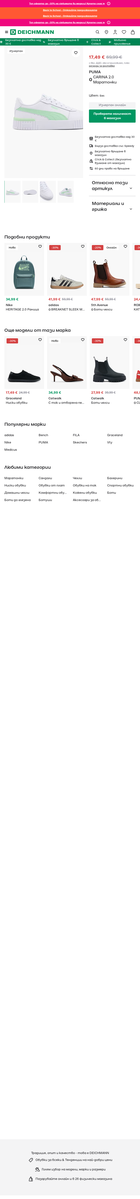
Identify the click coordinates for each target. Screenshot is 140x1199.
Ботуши (45, 500)
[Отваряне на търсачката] (98, 32)
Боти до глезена (17, 500)
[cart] (133, 32)
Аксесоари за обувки (89, 500)
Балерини (114, 478)
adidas (9, 435)
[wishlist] (124, 32)
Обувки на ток (84, 485)
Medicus (10, 449)
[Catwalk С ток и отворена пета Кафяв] (67, 371)
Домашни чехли (16, 492)
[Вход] (115, 32)
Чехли (77, 478)
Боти (111, 492)
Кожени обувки (85, 492)
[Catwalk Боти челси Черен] (109, 371)
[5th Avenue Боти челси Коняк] (109, 278)
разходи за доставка (102, 66)
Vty (109, 442)
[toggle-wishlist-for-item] (75, 52)
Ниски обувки (15, 485)
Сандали (45, 478)
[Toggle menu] (6, 32)
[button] (43, 112)
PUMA (95, 72)
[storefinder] (106, 32)
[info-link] (108, 3)
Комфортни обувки (54, 492)
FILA (76, 435)
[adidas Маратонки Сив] (67, 278)
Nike (7, 442)
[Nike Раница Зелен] (24, 278)
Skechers (80, 442)
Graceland (114, 435)
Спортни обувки (120, 485)
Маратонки (13, 478)
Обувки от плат (52, 485)
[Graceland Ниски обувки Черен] (24, 371)
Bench (43, 435)
